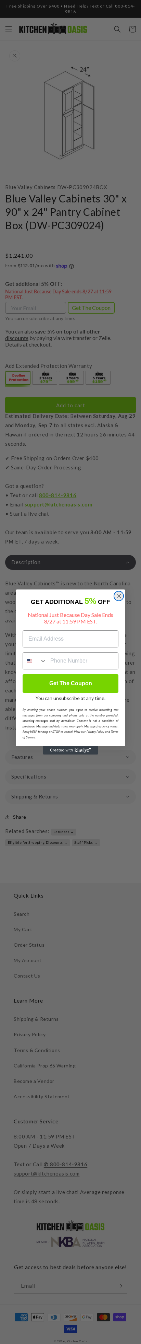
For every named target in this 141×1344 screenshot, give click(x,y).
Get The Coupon (70, 683)
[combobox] (35, 661)
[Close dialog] (119, 596)
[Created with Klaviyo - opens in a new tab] (70, 750)
